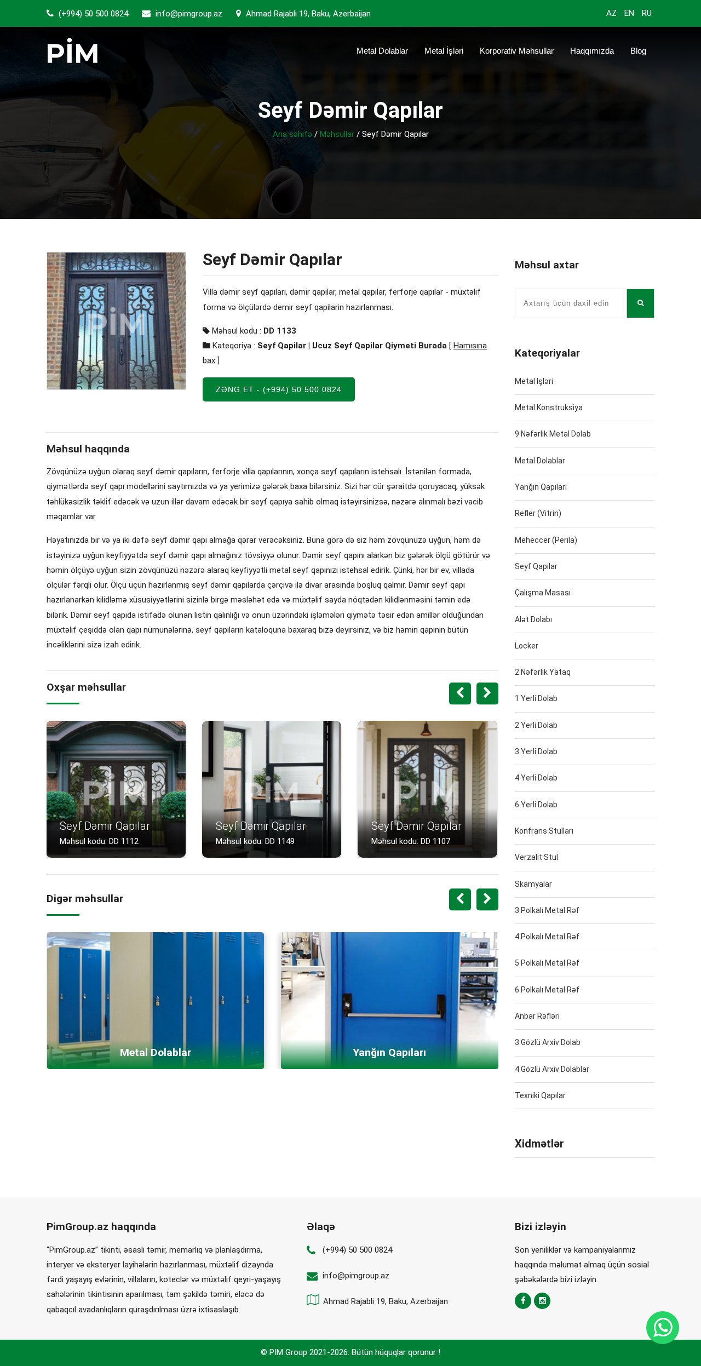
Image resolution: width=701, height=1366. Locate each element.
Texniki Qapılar (540, 1095)
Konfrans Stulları (544, 831)
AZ (611, 13)
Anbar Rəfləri (537, 1016)
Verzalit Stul (536, 857)
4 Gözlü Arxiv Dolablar (552, 1069)
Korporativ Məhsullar (517, 50)
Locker (526, 645)
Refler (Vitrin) (538, 513)
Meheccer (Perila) (546, 540)
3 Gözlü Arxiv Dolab (548, 1042)
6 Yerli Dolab (536, 804)
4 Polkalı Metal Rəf (547, 936)
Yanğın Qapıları (541, 487)
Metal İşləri (443, 50)
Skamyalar (533, 884)
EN (629, 13)
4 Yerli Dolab (536, 777)
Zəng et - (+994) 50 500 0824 (279, 389)
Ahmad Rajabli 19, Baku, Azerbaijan (307, 14)
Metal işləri (534, 381)
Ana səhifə (292, 134)
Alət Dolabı (533, 619)
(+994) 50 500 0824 (92, 14)
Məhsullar (337, 134)
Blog (638, 50)
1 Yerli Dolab (536, 698)
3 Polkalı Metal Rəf (547, 910)
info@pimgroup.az (189, 14)
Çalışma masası (543, 592)
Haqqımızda (592, 50)
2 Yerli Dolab (536, 725)
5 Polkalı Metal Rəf (547, 963)
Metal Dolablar (382, 50)
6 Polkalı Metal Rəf (547, 989)
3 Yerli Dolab (536, 751)
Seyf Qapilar (536, 566)
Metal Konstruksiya (549, 407)
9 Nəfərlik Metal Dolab (553, 433)
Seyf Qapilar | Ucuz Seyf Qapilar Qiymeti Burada (352, 346)
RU (647, 13)
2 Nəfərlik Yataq (543, 672)
